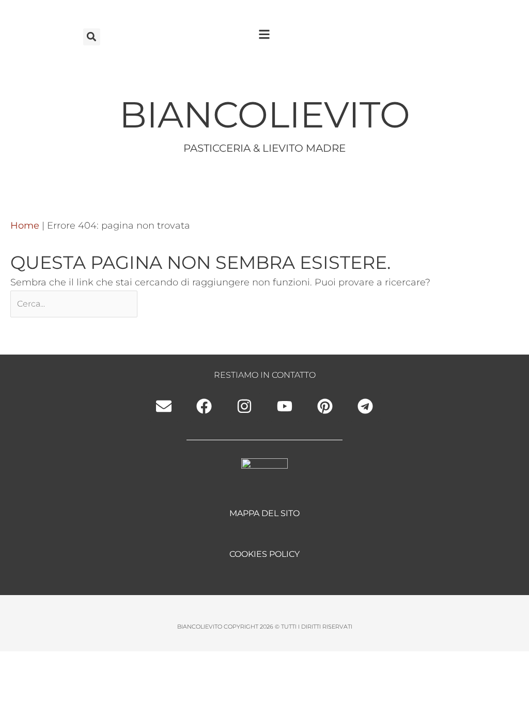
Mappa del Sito (264, 513)
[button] (91, 36)
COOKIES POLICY (264, 554)
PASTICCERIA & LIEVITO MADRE (264, 148)
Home (24, 225)
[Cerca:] (75, 303)
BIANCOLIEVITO (264, 114)
